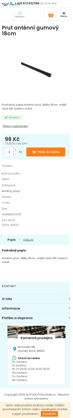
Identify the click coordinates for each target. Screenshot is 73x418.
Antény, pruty (11, 191)
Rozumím (49, 414)
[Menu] (63, 15)
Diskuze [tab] (28, 240)
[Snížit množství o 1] (15, 154)
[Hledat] (19, 15)
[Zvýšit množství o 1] (15, 150)
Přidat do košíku (49, 152)
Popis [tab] (11, 240)
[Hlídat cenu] (36, 126)
